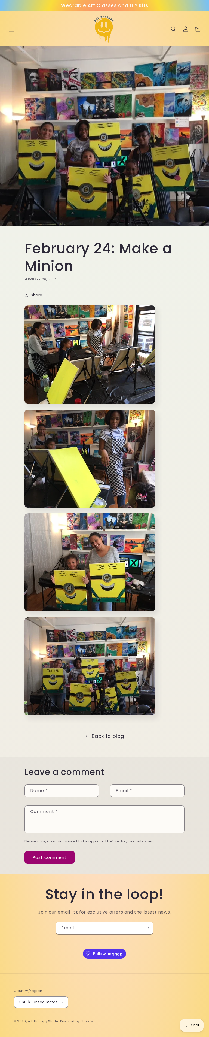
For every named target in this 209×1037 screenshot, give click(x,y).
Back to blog (108, 736)
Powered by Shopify (76, 1021)
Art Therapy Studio (43, 1021)
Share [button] (36, 295)
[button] (11, 29)
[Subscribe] (147, 928)
